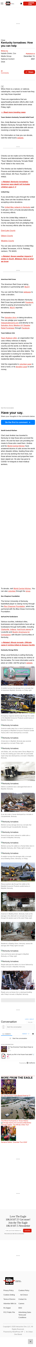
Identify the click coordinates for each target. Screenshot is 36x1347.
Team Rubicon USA (9, 338)
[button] (18, 40)
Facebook (29, 302)
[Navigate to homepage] (11, 4)
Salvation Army (11, 317)
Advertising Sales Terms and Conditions (24, 1314)
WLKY (26, 286)
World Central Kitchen (16, 446)
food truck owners (24, 629)
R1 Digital (7, 1308)
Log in (26, 1019)
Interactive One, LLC (23, 1326)
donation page (21, 366)
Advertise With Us (10, 1303)
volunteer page (25, 364)
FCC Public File (9, 1312)
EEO (20, 1308)
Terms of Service (9, 1299)
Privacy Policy (9, 1290)
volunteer (12, 591)
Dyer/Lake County (8, 230)
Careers (21, 1303)
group (28, 591)
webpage (27, 292)
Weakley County (7, 240)
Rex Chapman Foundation (14, 606)
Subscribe (27, 1230)
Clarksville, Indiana (8, 629)
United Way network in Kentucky (17, 207)
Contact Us (22, 1299)
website (20, 137)
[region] (18, 1041)
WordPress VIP (17, 1332)
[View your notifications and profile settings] (21, 4)
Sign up (32, 1019)
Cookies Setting (9, 1295)
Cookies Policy (23, 1290)
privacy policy (21, 1233)
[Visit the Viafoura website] (30, 1063)
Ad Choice (24, 1295)
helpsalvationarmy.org (9, 322)
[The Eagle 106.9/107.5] (12, 1284)
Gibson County (7, 235)
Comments (5, 73)
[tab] (6, 1033)
